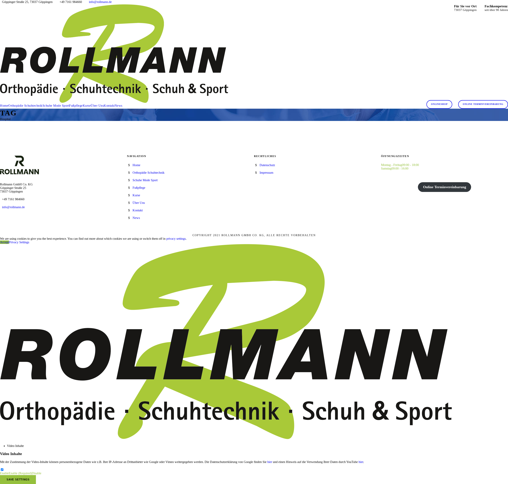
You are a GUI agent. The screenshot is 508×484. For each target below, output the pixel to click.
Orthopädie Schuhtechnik (25, 105)
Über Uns (97, 105)
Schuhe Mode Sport (55, 105)
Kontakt (109, 105)
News (118, 105)
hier (269, 462)
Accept (4, 242)
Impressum (266, 172)
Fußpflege (76, 105)
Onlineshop (439, 104)
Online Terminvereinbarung (483, 104)
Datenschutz (267, 165)
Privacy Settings (19, 242)
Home (4, 105)
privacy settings (176, 238)
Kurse (87, 105)
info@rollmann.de (100, 2)
